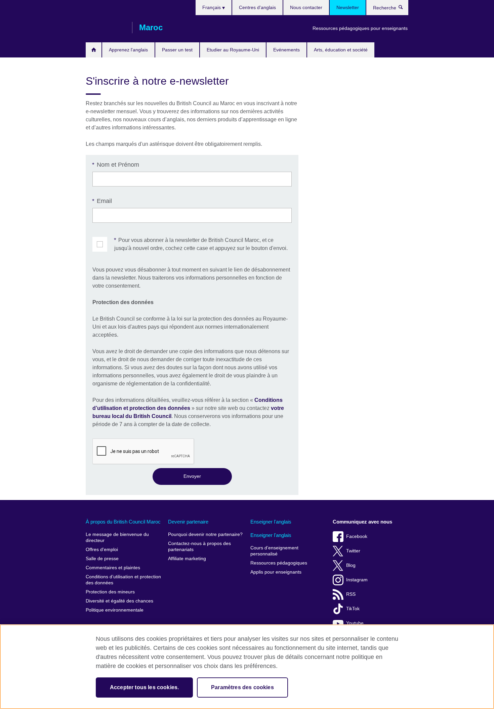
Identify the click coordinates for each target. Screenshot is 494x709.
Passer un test (177, 49)
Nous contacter (306, 7)
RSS (351, 594)
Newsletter (347, 7)
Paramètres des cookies (242, 687)
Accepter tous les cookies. (144, 687)
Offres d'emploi (102, 549)
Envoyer (192, 476)
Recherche (404, 8)
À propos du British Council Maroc (123, 522)
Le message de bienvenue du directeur (117, 537)
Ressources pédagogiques (278, 563)
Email (102, 201)
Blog (351, 565)
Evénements (286, 49)
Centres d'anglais (257, 7)
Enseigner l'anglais (270, 522)
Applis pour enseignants (275, 572)
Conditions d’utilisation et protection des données (123, 579)
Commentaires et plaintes (113, 567)
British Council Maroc (105, 27)
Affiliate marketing (187, 558)
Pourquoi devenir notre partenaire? (205, 534)
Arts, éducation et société (341, 49)
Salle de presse (102, 558)
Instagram (357, 579)
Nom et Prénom (115, 164)
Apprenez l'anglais (128, 49)
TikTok (353, 608)
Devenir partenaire (188, 522)
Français (212, 7)
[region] (247, 666)
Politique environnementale (114, 610)
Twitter (353, 550)
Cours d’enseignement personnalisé (274, 550)
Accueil (93, 49)
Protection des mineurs (110, 591)
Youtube (355, 623)
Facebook (356, 536)
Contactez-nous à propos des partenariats (199, 546)
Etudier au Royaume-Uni (233, 49)
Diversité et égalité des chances (119, 600)
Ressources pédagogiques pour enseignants (360, 28)
